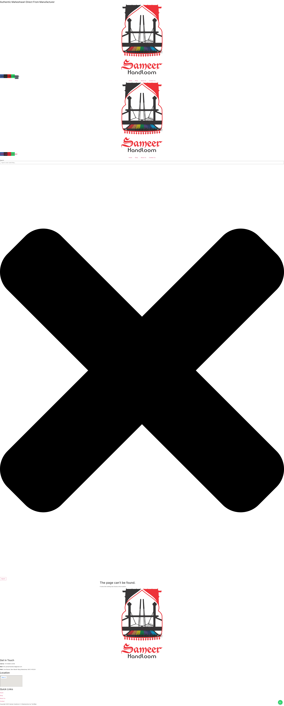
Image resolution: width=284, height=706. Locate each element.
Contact (2, 701)
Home (130, 80)
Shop (136, 80)
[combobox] (142, 162)
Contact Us (152, 80)
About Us (143, 80)
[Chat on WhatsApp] (280, 702)
